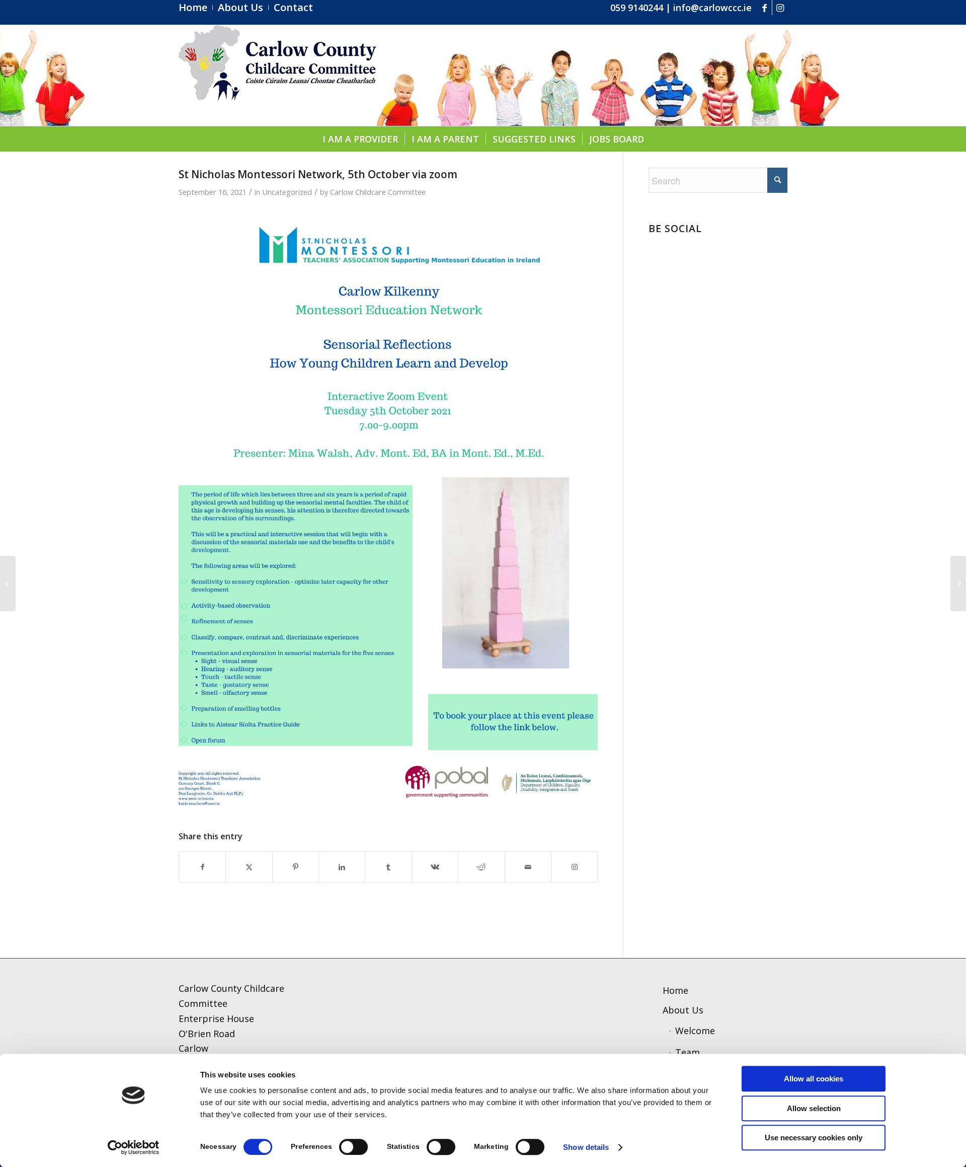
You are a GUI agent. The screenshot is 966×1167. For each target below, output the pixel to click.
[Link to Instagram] (779, 7)
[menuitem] (196, 7)
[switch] (353, 1147)
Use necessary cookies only (813, 1137)
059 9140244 (636, 8)
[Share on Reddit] (481, 867)
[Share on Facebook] (202, 867)
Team (687, 1052)
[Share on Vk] (435, 867)
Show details (586, 1147)
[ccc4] (277, 75)
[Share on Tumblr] (388, 867)
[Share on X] (249, 867)
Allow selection (814, 1108)
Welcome (695, 1031)
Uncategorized (287, 192)
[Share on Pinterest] (295, 867)
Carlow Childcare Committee (378, 192)
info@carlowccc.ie (712, 8)
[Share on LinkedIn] (342, 867)
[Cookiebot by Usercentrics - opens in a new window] (134, 1147)
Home (675, 990)
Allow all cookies (813, 1078)
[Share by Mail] (528, 867)
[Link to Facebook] (764, 7)
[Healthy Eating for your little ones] (8, 583)
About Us (683, 1010)
